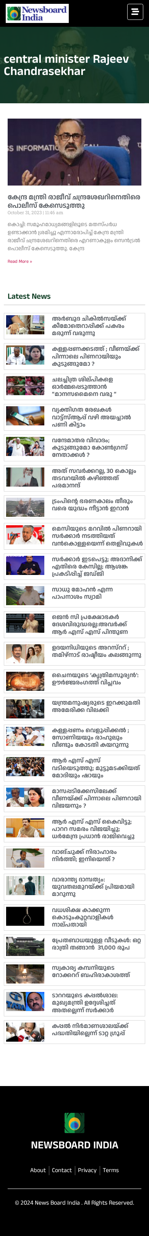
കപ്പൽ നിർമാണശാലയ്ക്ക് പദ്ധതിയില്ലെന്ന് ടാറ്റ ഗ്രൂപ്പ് (90, 1030)
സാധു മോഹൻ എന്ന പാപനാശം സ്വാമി (82, 593)
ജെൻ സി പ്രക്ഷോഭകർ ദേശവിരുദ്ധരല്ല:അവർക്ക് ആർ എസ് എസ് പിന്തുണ (90, 624)
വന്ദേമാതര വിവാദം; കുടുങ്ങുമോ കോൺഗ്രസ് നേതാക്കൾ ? (90, 447)
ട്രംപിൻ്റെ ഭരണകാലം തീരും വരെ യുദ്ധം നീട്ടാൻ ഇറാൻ (92, 505)
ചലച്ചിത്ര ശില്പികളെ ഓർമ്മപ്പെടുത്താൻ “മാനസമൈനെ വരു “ (84, 387)
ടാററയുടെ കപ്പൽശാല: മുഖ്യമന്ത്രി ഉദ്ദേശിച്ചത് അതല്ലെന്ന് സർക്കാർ (85, 1003)
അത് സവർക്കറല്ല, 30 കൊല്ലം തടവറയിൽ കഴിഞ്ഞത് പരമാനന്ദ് (94, 478)
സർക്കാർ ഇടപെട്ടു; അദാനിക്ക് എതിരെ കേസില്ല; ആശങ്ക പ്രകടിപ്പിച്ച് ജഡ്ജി (97, 566)
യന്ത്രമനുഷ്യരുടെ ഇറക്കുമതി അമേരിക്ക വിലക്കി (96, 707)
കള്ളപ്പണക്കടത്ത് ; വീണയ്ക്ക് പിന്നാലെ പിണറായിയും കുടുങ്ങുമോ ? (95, 356)
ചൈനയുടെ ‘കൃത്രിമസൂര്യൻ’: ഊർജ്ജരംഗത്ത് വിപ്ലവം (95, 679)
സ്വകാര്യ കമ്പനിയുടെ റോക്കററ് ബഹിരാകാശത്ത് (91, 972)
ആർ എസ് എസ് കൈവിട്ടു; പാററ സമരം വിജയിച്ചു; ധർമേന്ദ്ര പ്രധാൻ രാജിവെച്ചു (93, 829)
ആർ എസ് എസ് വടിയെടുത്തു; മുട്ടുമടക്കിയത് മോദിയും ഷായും (96, 768)
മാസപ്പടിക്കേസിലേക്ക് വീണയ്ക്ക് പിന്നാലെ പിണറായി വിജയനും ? (96, 798)
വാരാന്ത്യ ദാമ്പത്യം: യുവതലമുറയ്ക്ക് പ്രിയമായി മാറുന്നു (93, 887)
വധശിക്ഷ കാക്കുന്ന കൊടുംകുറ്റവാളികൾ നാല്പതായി (82, 917)
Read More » (20, 261)
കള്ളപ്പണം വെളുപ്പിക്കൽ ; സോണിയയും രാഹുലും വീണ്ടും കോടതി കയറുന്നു (90, 737)
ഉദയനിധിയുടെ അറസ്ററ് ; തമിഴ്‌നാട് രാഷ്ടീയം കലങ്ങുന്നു (96, 651)
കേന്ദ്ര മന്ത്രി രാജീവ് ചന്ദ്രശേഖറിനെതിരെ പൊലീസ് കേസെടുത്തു (74, 201)
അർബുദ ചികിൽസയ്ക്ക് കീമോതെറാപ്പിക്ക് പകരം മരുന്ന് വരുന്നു (89, 326)
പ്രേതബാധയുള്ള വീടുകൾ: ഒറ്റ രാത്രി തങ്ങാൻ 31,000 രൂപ (96, 944)
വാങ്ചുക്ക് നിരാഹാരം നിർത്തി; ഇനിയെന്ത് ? (84, 856)
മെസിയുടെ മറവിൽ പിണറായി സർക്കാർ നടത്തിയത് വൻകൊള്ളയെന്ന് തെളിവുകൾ (97, 536)
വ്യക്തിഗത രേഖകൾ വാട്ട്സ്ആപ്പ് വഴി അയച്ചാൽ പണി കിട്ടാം (91, 417)
